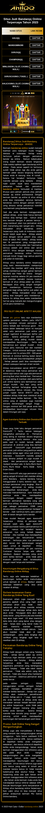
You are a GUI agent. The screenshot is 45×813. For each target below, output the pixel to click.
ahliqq (24, 582)
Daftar (36, 38)
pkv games (15, 317)
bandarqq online (31, 807)
